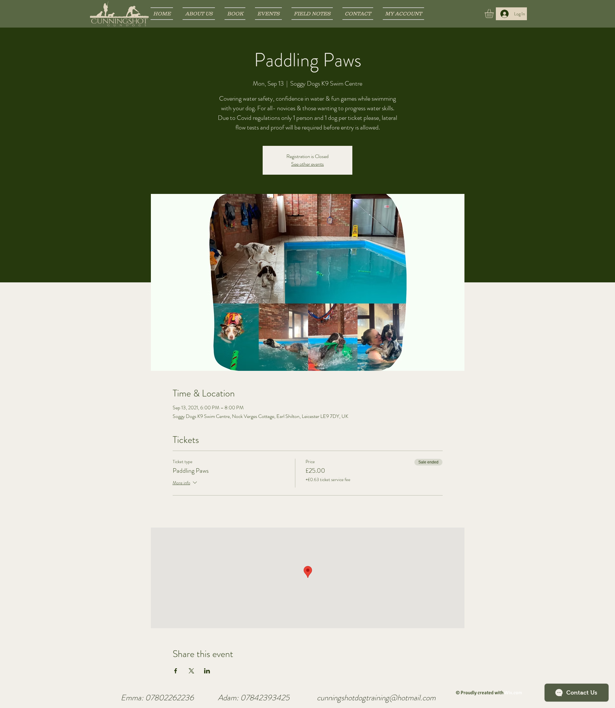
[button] (494, 13)
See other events (307, 164)
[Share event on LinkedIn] (207, 670)
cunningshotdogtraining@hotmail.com (376, 698)
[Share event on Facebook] (176, 670)
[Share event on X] (191, 670)
